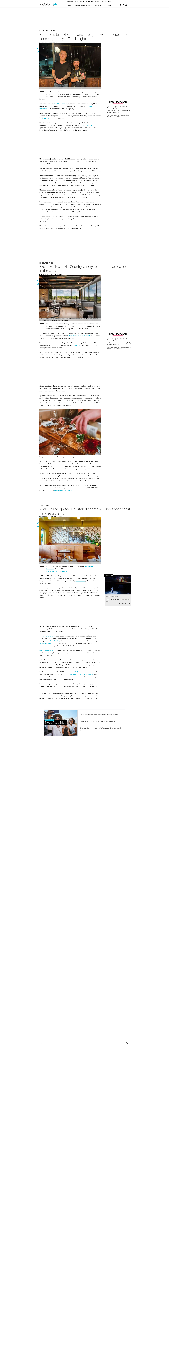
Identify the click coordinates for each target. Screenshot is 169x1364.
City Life (82, 1)
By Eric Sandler (43, 42)
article (95, 123)
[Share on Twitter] (38, 48)
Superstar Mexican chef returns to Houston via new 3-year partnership (119, 115)
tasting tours (77, 345)
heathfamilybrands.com (63, 490)
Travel (97, 1)
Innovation (94, 5)
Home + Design (76, 5)
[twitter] (123, 5)
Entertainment (89, 1)
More (109, 5)
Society (69, 5)
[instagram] (126, 5)
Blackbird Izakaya (60, 104)
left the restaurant (49, 118)
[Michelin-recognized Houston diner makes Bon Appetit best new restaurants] (70, 540)
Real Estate (104, 1)
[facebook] (121, 5)
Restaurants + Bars (72, 1)
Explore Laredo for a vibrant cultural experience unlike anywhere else (99, 715)
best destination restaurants (80, 336)
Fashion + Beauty (85, 5)
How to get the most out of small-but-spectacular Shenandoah (97, 721)
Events (105, 5)
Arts (109, 1)
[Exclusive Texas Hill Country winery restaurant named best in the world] (70, 298)
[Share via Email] (38, 52)
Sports (100, 5)
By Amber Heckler (43, 274)
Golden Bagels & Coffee (90, 125)
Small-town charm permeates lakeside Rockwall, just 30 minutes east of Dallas (100, 729)
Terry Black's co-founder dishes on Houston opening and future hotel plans (118, 107)
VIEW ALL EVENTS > (124, 603)
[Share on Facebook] (38, 45)
